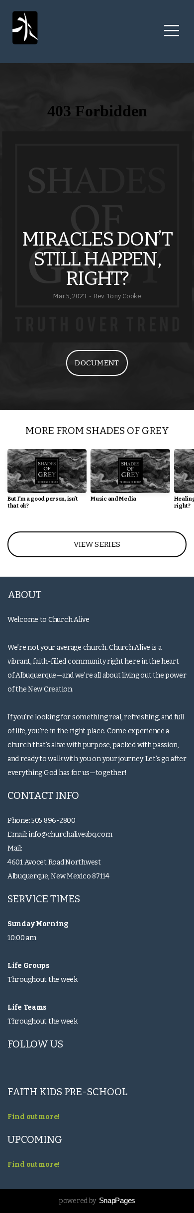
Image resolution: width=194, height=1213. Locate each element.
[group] (47, 483)
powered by (97, 1201)
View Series (97, 544)
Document (97, 362)
